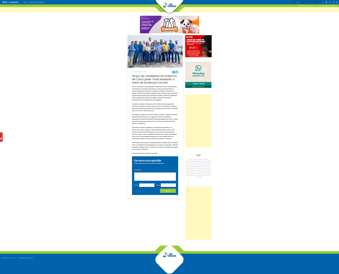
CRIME (204, 163)
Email (158, 185)
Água (209, 175)
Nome (136, 185)
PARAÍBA (188, 170)
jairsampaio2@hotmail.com (327, 6)
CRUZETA (208, 163)
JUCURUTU (204, 166)
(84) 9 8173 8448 (308, 6)
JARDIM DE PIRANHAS (196, 166)
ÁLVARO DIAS (198, 177)
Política (198, 171)
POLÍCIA (204, 170)
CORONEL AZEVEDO (198, 163)
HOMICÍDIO (207, 164)
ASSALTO (200, 159)
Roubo (205, 173)
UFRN (199, 175)
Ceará (187, 163)
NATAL (191, 168)
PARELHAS (193, 170)
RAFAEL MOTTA (206, 171)
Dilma (195, 164)
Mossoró (188, 168)
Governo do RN (200, 164)
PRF (201, 171)
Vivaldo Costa (204, 175)
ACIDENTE (190, 159)
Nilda (195, 168)
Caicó (203, 161)
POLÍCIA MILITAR (192, 171)
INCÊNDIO (188, 166)
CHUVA (191, 163)
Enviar (168, 191)
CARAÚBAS (208, 161)
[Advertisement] (198, 120)
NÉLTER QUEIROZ (201, 168)
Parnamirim (199, 170)
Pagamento (208, 168)
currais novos (189, 164)
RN (210, 171)
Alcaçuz (195, 159)
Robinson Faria (200, 173)
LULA (209, 166)
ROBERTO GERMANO (191, 173)
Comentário (138, 170)
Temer (196, 175)
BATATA (200, 161)
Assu (196, 161)
